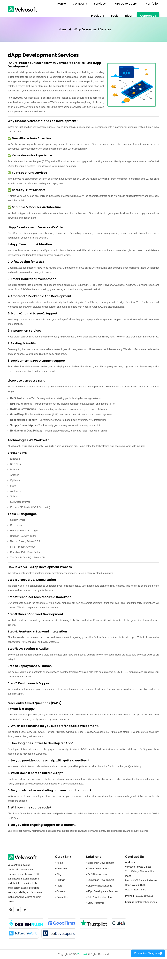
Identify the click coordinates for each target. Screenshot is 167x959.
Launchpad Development (100, 880)
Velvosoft (82, 954)
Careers (60, 891)
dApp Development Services (102, 891)
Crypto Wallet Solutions (99, 885)
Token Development (98, 868)
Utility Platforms (95, 902)
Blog (128, 16)
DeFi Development (97, 874)
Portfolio (152, 4)
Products (97, 16)
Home (61, 4)
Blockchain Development (100, 862)
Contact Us (148, 16)
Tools (114, 16)
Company (80, 4)
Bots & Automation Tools (100, 897)
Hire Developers (126, 4)
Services (100, 4)
